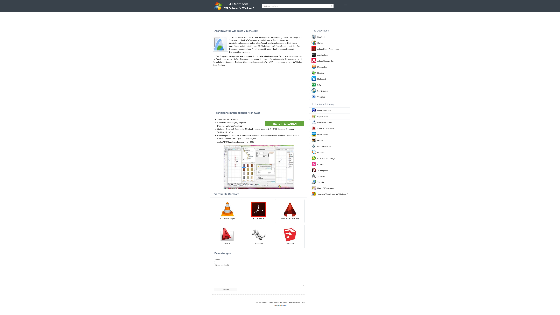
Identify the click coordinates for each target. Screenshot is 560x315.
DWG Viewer (322, 134)
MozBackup (322, 67)
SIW (319, 85)
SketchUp (290, 244)
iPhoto (320, 140)
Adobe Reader (259, 218)
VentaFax (321, 97)
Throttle (320, 182)
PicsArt (320, 164)
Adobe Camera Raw (325, 61)
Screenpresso (323, 170)
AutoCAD (227, 244)
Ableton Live (322, 55)
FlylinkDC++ (322, 117)
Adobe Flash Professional (328, 49)
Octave (320, 152)
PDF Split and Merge (326, 158)
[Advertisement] (280, 19)
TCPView (321, 176)
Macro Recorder (324, 146)
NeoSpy (320, 73)
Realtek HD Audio (324, 122)
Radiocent (321, 79)
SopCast (321, 37)
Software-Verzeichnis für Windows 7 (332, 194)
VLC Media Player (227, 218)
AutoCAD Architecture (289, 218)
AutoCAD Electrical (325, 128)
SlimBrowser (322, 91)
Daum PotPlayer (324, 111)
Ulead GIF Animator (325, 188)
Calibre (320, 43)
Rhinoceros (258, 244)
